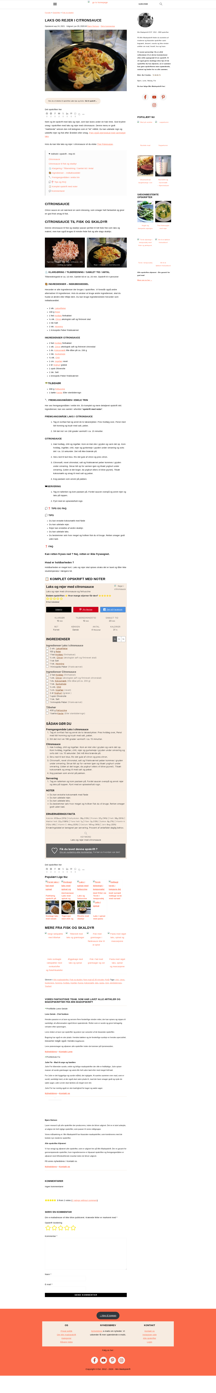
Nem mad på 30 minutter (93, 980)
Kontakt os (64, 1093)
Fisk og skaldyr (68, 13)
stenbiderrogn (116, 983)
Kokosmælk (59, 350)
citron (122, 980)
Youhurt (48, 986)
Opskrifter (56, 13)
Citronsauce (54, 159)
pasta (101, 983)
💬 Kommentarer (57, 191)
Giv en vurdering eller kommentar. (76, 852)
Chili (57, 358)
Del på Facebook (114, 609)
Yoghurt (57, 365)
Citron (58, 319)
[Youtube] (154, 97)
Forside (48, 13)
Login (149, 1342)
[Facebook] (145, 97)
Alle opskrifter (149, 1338)
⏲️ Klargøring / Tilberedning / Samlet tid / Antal (71, 168)
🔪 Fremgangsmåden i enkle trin (64, 177)
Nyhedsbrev (51, 1052)
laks (96, 983)
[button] (47, 599)
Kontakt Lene (66, 1052)
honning (58, 983)
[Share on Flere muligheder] (83, 114)
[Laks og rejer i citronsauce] (86, 90)
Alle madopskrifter (61, 980)
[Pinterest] (163, 97)
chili (117, 980)
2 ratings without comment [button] (84, 1200)
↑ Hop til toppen (108, 1315)
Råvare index (66, 1342)
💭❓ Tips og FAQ (57, 182)
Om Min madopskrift (66, 1335)
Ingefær (58, 361)
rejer (107, 983)
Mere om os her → (144, 280)
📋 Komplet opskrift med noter (63, 186)
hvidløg (66, 983)
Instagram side (150, 1335)
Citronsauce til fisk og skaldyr (63, 164)
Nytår (107, 980)
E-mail (48, 1284)
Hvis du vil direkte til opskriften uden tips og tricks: (71, 101)
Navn (48, 1274)
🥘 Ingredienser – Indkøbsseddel (64, 173)
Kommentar (51, 1236)
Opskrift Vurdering (53, 1223)
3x (123, 639)
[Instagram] (154, 105)
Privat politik (66, 1331)
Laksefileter (60, 308)
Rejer (57, 312)
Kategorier (66, 1338)
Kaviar (59, 393)
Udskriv (58, 609)
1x (115, 639)
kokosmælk (89, 983)
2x (119, 639)
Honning (59, 326)
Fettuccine (60, 389)
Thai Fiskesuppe (105, 144)
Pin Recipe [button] (87, 609)
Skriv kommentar (108, 26)
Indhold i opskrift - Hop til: (63, 154)
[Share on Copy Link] (79, 114)
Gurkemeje (60, 354)
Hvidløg (58, 316)
